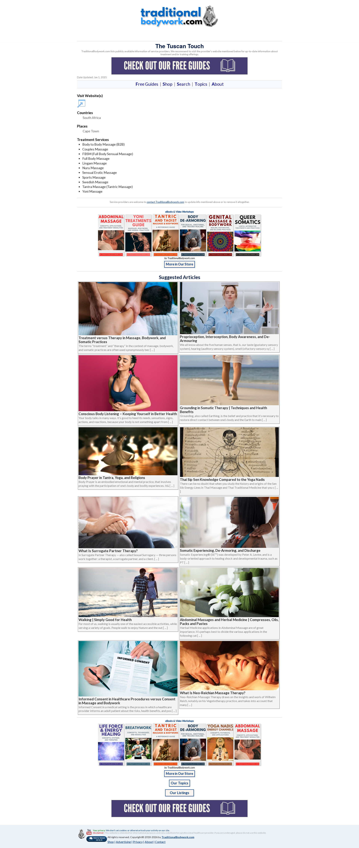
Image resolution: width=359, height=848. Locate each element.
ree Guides (148, 84)
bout (218, 84)
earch (184, 84)
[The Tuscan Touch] (82, 102)
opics (202, 84)
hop (168, 84)
